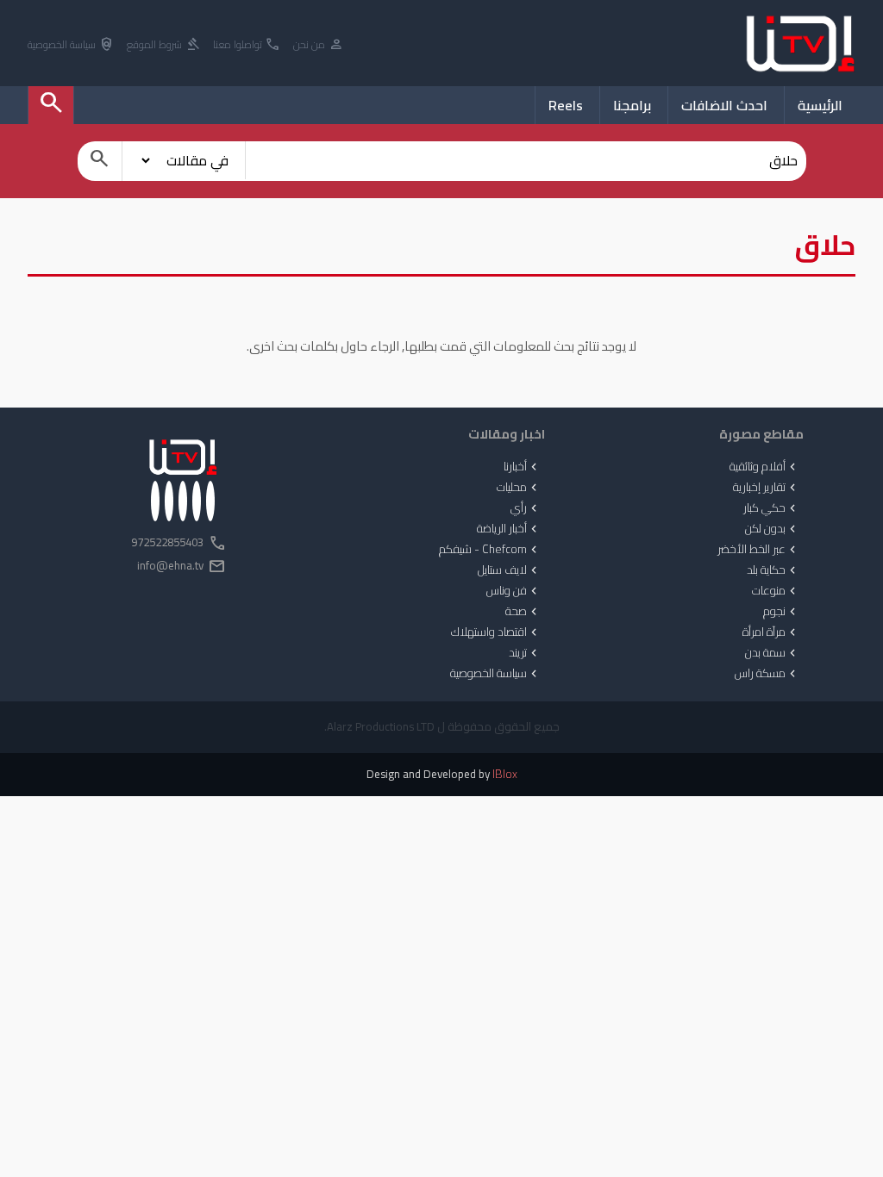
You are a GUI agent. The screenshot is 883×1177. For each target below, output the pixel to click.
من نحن (318, 45)
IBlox (504, 774)
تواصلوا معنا (247, 45)
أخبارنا (522, 467)
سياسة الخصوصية (71, 45)
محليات (519, 487)
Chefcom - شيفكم (490, 549)
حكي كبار (771, 508)
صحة (523, 611)
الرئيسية (820, 105)
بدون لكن (772, 529)
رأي (525, 508)
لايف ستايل (509, 570)
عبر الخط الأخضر (758, 549)
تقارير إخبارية (766, 487)
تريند (525, 653)
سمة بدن (772, 653)
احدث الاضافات (724, 105)
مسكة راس (767, 673)
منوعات (775, 591)
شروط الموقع (164, 45)
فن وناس (513, 591)
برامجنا (632, 105)
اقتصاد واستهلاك (496, 632)
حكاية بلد (773, 570)
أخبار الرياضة (509, 529)
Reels (565, 105)
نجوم (781, 611)
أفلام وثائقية (764, 467)
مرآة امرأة (770, 632)
